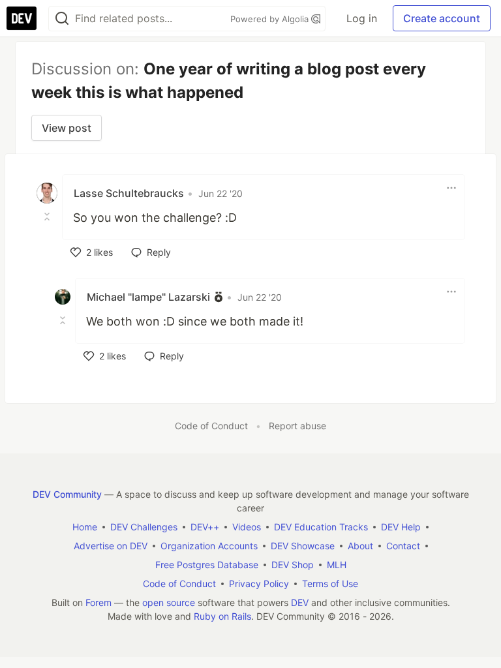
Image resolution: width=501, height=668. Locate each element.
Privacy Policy (259, 583)
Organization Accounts (209, 545)
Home (84, 526)
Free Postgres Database (206, 564)
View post (66, 127)
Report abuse (297, 425)
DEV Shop (292, 564)
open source (168, 602)
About (360, 545)
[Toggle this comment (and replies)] (48, 216)
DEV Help (401, 526)
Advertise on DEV (110, 545)
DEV (300, 602)
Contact (403, 545)
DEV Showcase (303, 545)
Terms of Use (330, 583)
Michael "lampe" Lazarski (148, 296)
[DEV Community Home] (21, 18)
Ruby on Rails (222, 616)
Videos (246, 526)
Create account (441, 18)
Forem (98, 602)
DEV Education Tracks (321, 526)
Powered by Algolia (270, 19)
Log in (361, 18)
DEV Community (67, 494)
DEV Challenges (143, 526)
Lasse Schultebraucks (129, 193)
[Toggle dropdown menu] (451, 187)
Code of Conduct (211, 425)
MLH (336, 564)
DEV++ (204, 526)
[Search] (62, 19)
